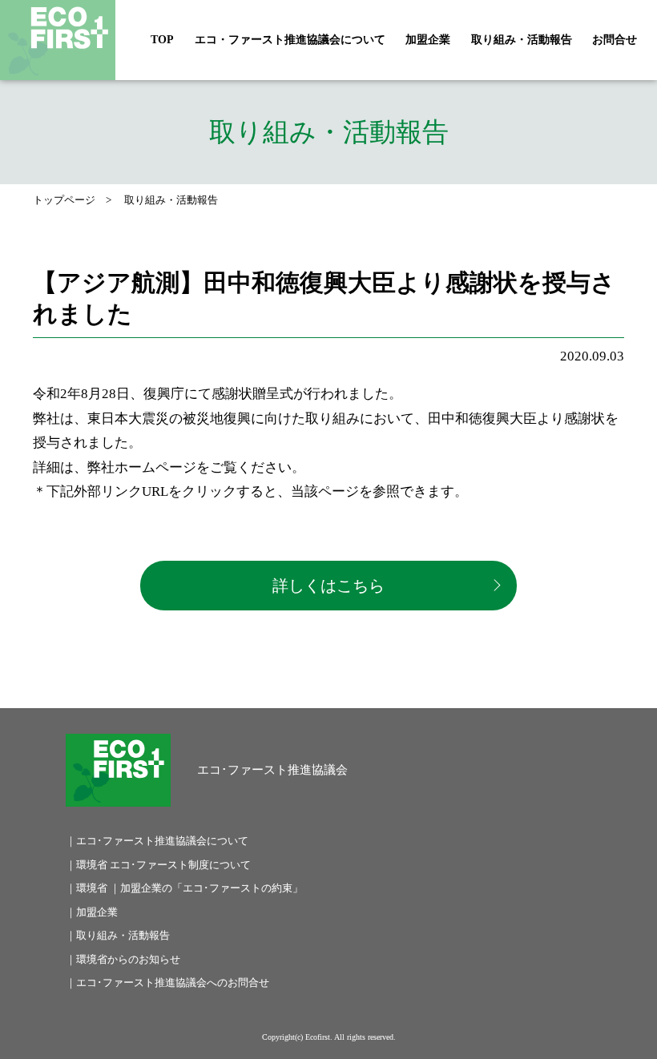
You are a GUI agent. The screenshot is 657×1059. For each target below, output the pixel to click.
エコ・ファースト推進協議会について (290, 40)
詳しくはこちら (328, 585)
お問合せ (614, 40)
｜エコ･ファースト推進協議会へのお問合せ (167, 982)
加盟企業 (427, 40)
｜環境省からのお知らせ (123, 959)
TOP (162, 40)
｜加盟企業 (92, 912)
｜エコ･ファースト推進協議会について (157, 841)
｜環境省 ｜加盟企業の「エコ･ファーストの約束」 (184, 888)
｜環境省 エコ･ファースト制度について (158, 865)
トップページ (64, 200)
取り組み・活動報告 (521, 40)
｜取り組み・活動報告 (118, 935)
